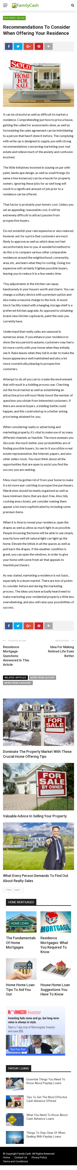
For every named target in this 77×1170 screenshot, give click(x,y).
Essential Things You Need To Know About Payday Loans (45, 1081)
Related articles (15, 677)
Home (6, 1157)
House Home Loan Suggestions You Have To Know (55, 989)
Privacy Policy (39, 1157)
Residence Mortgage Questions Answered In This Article (16, 655)
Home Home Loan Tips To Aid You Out (20, 989)
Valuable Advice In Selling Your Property (35, 816)
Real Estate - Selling (14, 18)
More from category (18, 683)
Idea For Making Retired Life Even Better (61, 651)
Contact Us (20, 1157)
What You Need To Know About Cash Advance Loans (47, 1117)
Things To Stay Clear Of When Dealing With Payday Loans (45, 1135)
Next (17, 890)
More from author (42, 677)
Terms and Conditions (15, 1161)
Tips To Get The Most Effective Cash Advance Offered (46, 1099)
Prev (9, 890)
